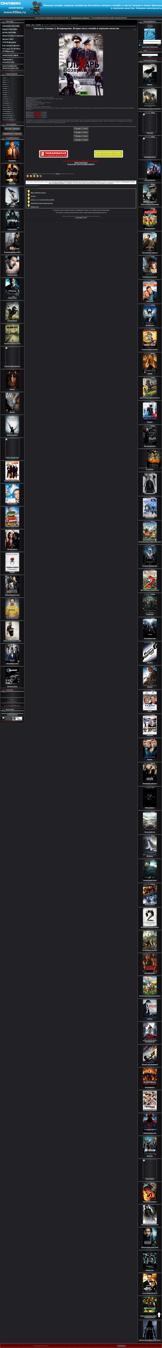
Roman (58, 173)
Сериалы (4, 96)
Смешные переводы (8, 119)
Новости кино (6, 107)
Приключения (6, 109)
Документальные (7, 115)
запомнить (144, 45)
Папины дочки (34, 206)
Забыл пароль (146, 47)
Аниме (4, 78)
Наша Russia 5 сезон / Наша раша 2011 (41, 203)
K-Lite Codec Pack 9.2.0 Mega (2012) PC (81, 164)
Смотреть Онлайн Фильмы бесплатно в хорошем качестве (12, 714)
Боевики (4, 92)
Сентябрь (38, 24)
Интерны (33, 196)
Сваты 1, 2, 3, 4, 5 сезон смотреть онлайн (42, 199)
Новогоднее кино (7, 117)
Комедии (4, 94)
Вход (85, 217)
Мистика (4, 86)
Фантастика (5, 105)
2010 (33, 24)
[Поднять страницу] (159, 1315)
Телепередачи (6, 111)
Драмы (4, 82)
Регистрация (79, 217)
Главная (28, 24)
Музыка (4, 84)
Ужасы (4, 80)
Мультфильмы (6, 113)
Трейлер (4, 88)
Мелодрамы (5, 103)
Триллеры (5, 99)
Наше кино (5, 101)
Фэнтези (4, 90)
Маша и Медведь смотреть (38, 192)
